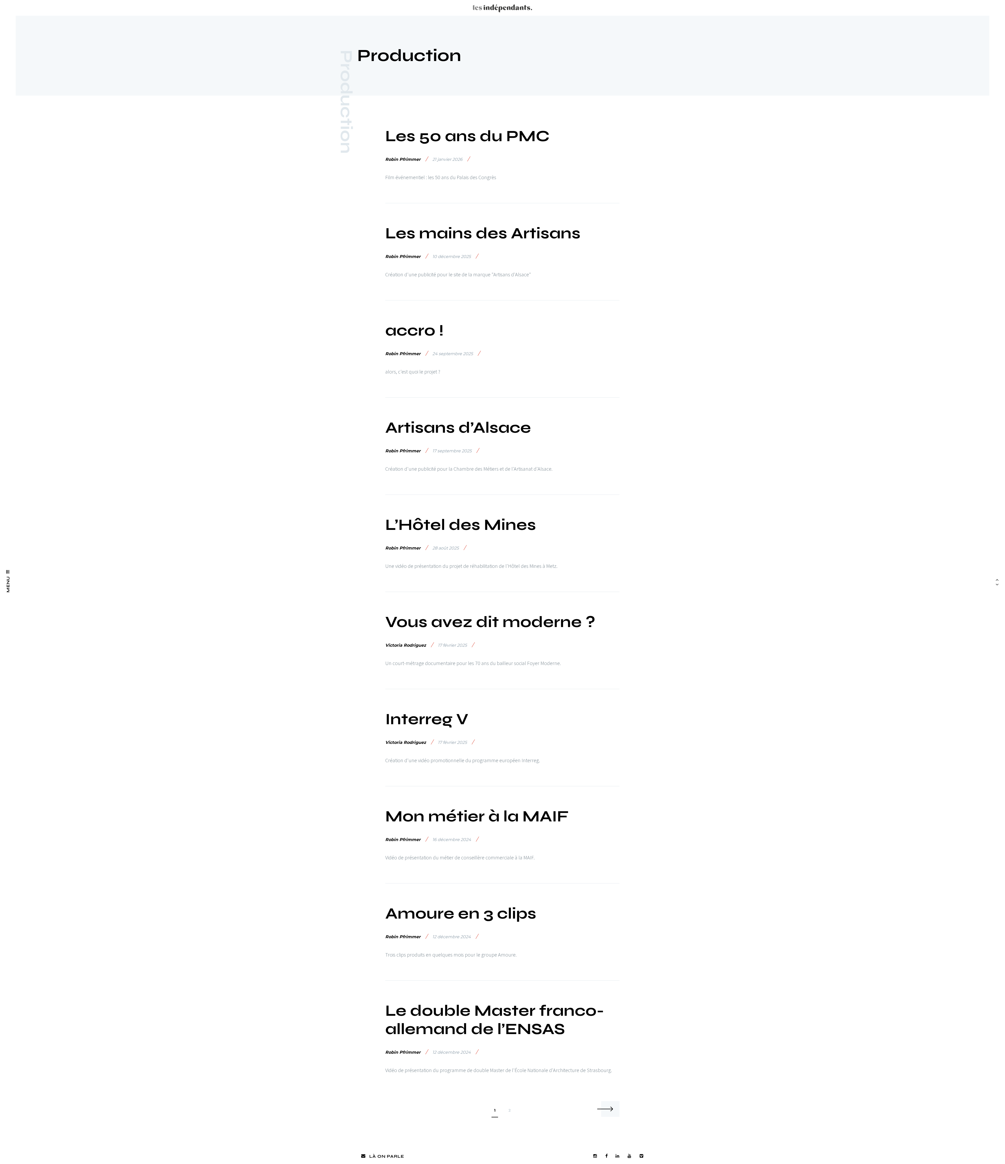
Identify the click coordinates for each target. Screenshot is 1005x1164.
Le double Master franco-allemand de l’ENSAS (494, 1020)
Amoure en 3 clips (460, 913)
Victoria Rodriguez (405, 645)
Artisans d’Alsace (458, 427)
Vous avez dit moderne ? (490, 622)
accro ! (414, 330)
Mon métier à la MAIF (476, 816)
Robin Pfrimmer (403, 159)
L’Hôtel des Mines (460, 524)
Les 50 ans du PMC (467, 136)
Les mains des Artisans (482, 233)
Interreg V (426, 719)
